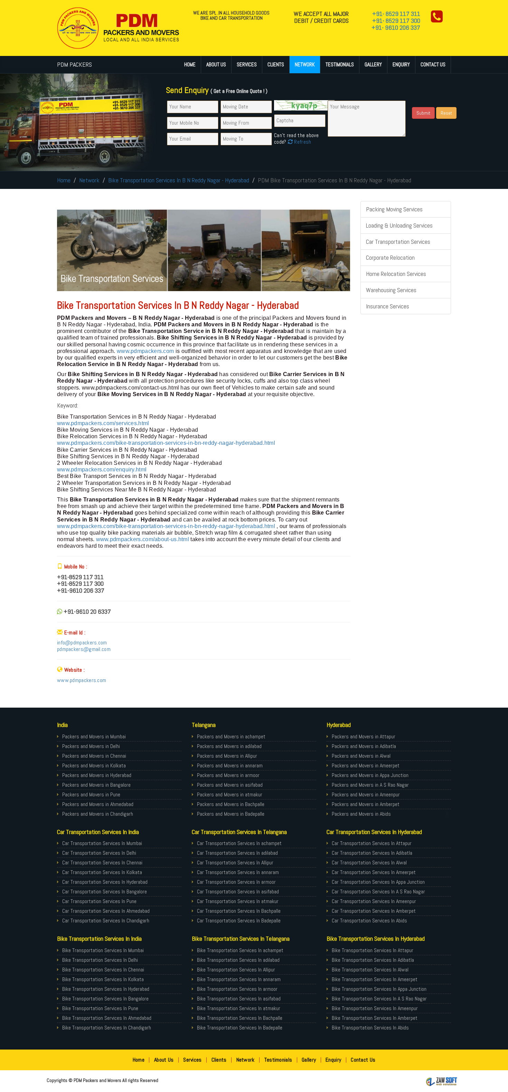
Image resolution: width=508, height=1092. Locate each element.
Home (190, 64)
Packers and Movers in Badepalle (230, 813)
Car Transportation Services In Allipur (235, 862)
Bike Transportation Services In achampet (240, 950)
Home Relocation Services (396, 274)
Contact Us (433, 64)
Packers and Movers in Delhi (91, 746)
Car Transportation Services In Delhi (99, 852)
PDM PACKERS (74, 64)
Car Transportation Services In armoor (236, 881)
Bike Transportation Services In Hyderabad (105, 989)
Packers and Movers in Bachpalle (230, 804)
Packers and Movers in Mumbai (94, 736)
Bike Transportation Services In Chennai (103, 969)
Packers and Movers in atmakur (229, 794)
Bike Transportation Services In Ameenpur (375, 1008)
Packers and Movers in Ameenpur (366, 794)
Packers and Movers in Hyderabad (96, 775)
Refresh (302, 141)
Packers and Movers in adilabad (229, 746)
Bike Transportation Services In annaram (239, 979)
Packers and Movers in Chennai (94, 755)
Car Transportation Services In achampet (239, 843)
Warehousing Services (391, 290)
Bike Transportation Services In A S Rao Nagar (379, 998)
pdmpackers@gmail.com (84, 649)
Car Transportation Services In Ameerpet (374, 872)
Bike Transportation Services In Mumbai (103, 950)
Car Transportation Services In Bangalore (104, 891)
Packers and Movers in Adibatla (364, 746)
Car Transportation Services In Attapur (372, 843)
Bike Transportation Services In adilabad (238, 960)
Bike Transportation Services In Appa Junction (379, 989)
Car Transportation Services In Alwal (369, 862)
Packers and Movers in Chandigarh (97, 813)
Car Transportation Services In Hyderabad (105, 881)
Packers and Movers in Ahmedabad (97, 804)
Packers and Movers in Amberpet (365, 804)
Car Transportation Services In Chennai (102, 862)
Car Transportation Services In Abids (369, 920)
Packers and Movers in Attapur (363, 736)
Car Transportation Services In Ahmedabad (106, 910)
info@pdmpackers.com (82, 642)
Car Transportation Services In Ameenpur (374, 901)
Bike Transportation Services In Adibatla (373, 960)
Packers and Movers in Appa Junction (370, 775)
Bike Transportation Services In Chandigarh (106, 1027)
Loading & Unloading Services (399, 225)
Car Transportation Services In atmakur (238, 901)
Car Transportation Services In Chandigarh (105, 920)
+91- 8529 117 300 (396, 21)
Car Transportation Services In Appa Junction (378, 881)
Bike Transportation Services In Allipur (236, 969)
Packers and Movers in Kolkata (94, 765)
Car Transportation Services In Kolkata (102, 872)
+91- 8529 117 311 (396, 14)
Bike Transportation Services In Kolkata (103, 979)
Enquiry (401, 64)
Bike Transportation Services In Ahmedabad (106, 1018)
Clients (275, 64)
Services (247, 64)
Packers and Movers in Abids (361, 813)
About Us (216, 64)
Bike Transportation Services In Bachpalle (239, 1018)
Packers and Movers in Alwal (361, 755)
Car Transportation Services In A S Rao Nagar (378, 891)
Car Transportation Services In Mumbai (102, 843)
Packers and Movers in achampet (231, 736)
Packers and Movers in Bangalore (96, 784)
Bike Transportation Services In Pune (100, 1008)
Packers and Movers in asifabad (230, 784)
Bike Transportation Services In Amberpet (374, 1018)
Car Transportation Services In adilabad (237, 852)
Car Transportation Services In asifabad (238, 891)
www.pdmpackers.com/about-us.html (142, 539)
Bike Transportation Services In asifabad (239, 998)
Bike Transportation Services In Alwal (370, 969)
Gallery (373, 64)
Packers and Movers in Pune (91, 794)
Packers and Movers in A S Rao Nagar (370, 784)
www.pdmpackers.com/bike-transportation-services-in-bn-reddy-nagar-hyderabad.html (166, 443)
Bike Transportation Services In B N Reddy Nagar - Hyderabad (178, 180)
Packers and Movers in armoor (228, 775)
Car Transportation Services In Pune (99, 901)
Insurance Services (387, 306)
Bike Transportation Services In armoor (237, 989)
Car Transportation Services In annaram (238, 872)
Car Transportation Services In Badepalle (239, 920)
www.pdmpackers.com (146, 351)
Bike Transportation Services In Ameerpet (374, 979)
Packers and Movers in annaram (230, 765)
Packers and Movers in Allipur (227, 755)
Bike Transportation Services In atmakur (238, 1008)
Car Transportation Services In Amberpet (374, 910)
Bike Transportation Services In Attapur (372, 950)
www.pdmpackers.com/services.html (103, 423)
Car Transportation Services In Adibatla (372, 852)
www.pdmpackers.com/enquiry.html (102, 469)
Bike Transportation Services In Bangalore (105, 998)
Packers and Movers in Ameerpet (365, 765)
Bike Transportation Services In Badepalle (239, 1027)
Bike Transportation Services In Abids (370, 1027)
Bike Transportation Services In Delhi (100, 960)
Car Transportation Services (398, 242)
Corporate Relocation (390, 257)
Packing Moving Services (394, 209)
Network (305, 64)
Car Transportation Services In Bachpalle (239, 910)
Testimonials (340, 64)
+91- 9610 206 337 (395, 27)
